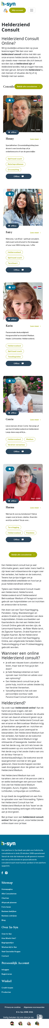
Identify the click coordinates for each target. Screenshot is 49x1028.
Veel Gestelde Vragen (11, 951)
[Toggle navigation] (31, 10)
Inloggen (5, 969)
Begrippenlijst (8, 942)
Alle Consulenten (9, 893)
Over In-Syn (7, 934)
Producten (6, 992)
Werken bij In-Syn (9, 947)
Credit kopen (7, 988)
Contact (5, 956)
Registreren (7, 974)
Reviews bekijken (9, 911)
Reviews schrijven (9, 916)
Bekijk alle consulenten (27, 86)
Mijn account (17, 10)
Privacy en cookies (13, 1007)
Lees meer (34, 139)
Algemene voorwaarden (34, 1007)
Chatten (5, 898)
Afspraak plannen (9, 902)
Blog (3, 920)
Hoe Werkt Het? (9, 938)
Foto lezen (6, 907)
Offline (16, 176)
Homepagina (7, 889)
